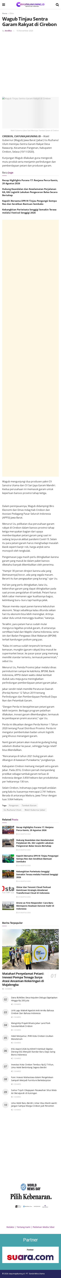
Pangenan (14, 805)
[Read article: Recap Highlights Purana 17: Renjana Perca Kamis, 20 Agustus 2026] (8, 830)
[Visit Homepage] (30, 4)
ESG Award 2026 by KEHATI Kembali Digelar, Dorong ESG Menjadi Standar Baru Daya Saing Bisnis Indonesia (33, 1051)
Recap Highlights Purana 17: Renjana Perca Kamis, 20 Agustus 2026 (34, 829)
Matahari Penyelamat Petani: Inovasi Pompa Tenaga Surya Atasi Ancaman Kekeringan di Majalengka (23, 979)
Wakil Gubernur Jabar (35, 810)
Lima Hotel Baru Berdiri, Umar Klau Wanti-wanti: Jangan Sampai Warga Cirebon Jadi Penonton (34, 1104)
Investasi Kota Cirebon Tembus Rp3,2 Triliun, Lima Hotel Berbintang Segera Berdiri (32, 1066)
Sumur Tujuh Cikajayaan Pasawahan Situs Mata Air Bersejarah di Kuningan (34, 1092)
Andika (8, 30)
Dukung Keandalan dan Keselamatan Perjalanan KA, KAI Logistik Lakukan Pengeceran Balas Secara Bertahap (29, 192)
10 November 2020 (24, 30)
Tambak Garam (29, 805)
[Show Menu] (3, 4)
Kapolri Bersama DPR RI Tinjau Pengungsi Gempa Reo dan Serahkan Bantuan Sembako (29, 202)
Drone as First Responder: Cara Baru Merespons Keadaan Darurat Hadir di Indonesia (35, 905)
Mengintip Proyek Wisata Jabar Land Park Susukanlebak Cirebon (30, 1024)
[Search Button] (57, 4)
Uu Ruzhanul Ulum (12, 810)
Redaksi (10, 1227)
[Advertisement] (30, 64)
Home (4, 13)
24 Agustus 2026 (24, 834)
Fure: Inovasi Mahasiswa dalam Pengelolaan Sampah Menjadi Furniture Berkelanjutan (32, 1079)
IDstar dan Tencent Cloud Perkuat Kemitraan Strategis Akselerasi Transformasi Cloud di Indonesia (33, 890)
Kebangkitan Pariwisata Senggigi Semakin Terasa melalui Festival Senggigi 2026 (29, 211)
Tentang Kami (23, 1227)
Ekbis (12, 13)
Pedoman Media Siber (44, 1227)
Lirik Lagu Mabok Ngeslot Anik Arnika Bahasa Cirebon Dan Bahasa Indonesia (32, 1012)
